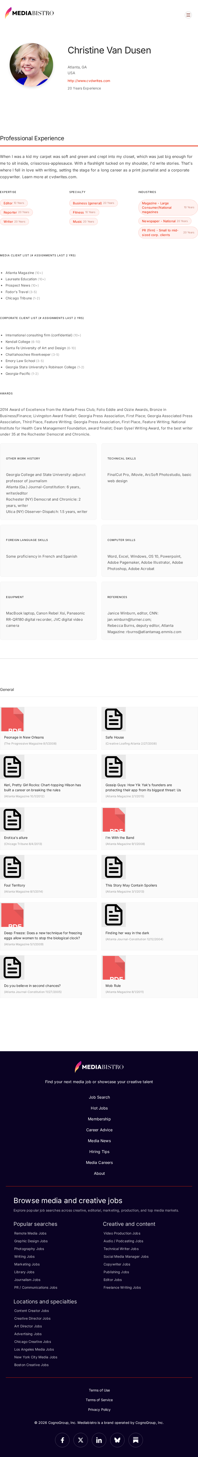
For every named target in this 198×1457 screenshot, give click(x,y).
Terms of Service (99, 1400)
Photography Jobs (29, 1249)
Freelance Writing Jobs (122, 1287)
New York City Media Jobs (35, 1357)
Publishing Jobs (116, 1272)
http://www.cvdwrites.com (89, 81)
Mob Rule (113, 986)
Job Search (99, 1097)
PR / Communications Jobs (35, 1287)
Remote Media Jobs (30, 1233)
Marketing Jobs (27, 1264)
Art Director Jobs (28, 1326)
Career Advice (99, 1129)
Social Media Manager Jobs (126, 1256)
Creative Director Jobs (32, 1318)
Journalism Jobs (27, 1280)
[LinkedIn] (99, 1440)
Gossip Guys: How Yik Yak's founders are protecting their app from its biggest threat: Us (143, 787)
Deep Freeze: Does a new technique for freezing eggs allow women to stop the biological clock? (43, 935)
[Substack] (135, 1440)
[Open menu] (188, 15)
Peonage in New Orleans (24, 737)
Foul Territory (14, 885)
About (99, 1173)
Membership (99, 1119)
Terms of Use (99, 1390)
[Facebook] (62, 1440)
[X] (80, 1440)
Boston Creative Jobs (31, 1365)
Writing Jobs (24, 1256)
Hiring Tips (99, 1151)
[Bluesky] (117, 1440)
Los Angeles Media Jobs (34, 1349)
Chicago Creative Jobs (32, 1341)
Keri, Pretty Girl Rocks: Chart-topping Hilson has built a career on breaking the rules (42, 787)
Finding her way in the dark (127, 933)
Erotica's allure (16, 838)
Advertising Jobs (28, 1334)
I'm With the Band (120, 838)
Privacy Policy (99, 1409)
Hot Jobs (99, 1108)
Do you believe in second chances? (32, 986)
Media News (99, 1140)
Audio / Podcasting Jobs (123, 1241)
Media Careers (99, 1162)
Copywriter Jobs (117, 1264)
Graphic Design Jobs (31, 1241)
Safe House (115, 737)
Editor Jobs (113, 1280)
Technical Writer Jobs (121, 1249)
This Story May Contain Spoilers (131, 885)
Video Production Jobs (122, 1233)
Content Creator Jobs (31, 1311)
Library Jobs (24, 1272)
